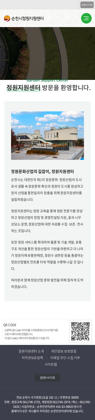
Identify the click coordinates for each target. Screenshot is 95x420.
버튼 (86, 18)
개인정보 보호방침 (63, 351)
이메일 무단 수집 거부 (65, 357)
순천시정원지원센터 (27, 19)
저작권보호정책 (32, 357)
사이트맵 (51, 364)
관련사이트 (87, 5)
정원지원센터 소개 (31, 351)
